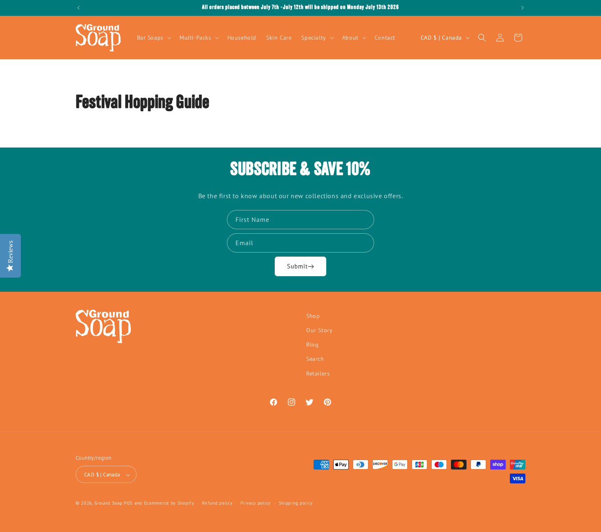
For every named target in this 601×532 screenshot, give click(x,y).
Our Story (319, 330)
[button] (153, 37)
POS (128, 503)
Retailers (318, 373)
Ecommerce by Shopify (169, 503)
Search (315, 359)
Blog (312, 345)
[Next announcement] (522, 8)
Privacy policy (255, 503)
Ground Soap (108, 503)
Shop (313, 316)
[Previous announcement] (78, 8)
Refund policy (217, 503)
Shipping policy (296, 503)
